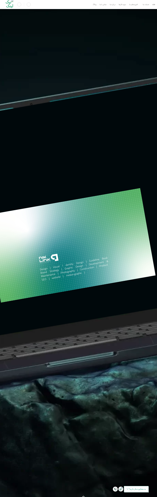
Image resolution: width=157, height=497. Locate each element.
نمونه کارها (122, 4)
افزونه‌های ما (133, 4)
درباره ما (113, 4)
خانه (153, 4)
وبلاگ (94, 4)
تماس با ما (103, 4)
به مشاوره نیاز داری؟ (137, 489)
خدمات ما (146, 4)
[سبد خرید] (29, 4)
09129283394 (149, 494)
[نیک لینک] (7, 4)
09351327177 (143, 494)
